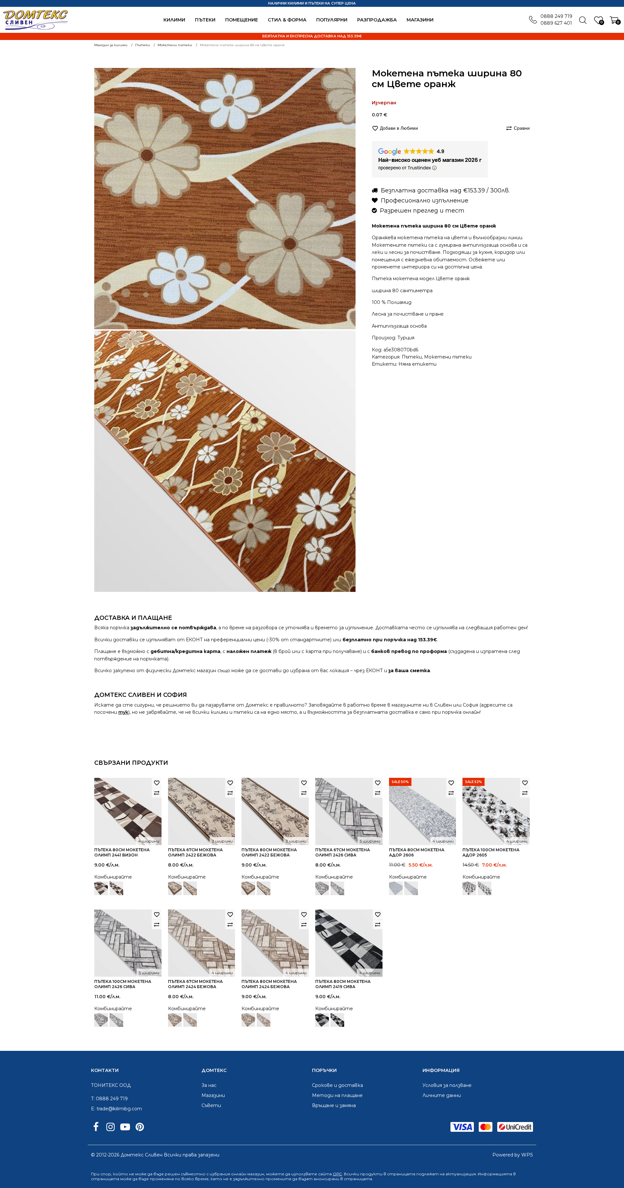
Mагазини (420, 20)
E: (93, 1109)
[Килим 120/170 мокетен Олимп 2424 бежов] (175, 1020)
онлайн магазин (247, 1173)
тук (123, 712)
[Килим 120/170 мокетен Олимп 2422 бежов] (175, 888)
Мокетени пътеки (448, 357)
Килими (174, 20)
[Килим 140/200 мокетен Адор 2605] (469, 888)
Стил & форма (287, 20)
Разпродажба (377, 20)
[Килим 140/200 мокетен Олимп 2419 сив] (322, 1020)
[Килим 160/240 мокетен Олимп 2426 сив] (322, 888)
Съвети (211, 1105)
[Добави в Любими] (157, 783)
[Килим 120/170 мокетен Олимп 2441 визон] (101, 888)
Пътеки (205, 20)
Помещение (241, 20)
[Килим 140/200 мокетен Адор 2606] (396, 888)
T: (93, 1099)
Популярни (331, 20)
